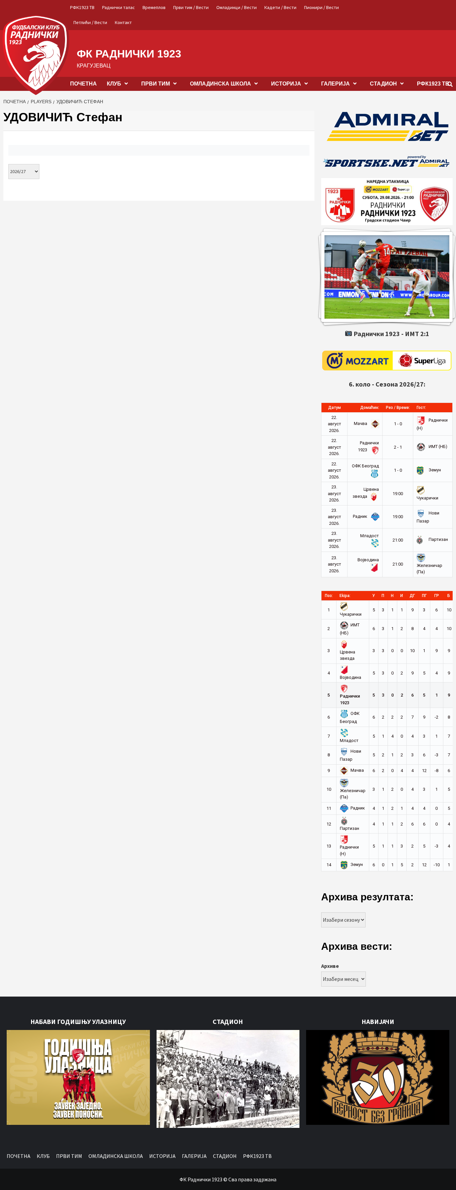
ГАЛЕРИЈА (335, 84)
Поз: (329, 595)
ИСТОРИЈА (286, 84)
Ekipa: (345, 595)
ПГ (424, 595)
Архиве (330, 965)
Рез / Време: (398, 407)
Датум (334, 407)
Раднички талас (118, 7)
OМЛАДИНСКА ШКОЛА (220, 84)
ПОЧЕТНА (83, 84)
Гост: (421, 407)
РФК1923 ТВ (82, 7)
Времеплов (154, 7)
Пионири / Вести (321, 7)
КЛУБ (114, 84)
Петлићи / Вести (90, 22)
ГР (436, 595)
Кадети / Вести (280, 7)
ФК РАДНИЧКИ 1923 (129, 54)
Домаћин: (369, 407)
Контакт (123, 22)
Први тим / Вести (191, 7)
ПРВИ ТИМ (155, 84)
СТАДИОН (383, 84)
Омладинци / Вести (236, 7)
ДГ (412, 595)
